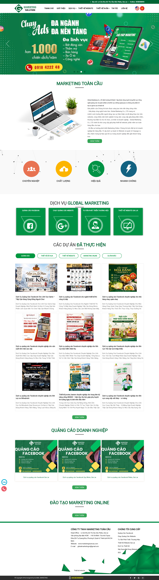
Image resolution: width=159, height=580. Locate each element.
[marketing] (25, 12)
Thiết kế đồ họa (47, 256)
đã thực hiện (79, 244)
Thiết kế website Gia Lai (128, 210)
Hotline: (132, 2)
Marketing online (90, 256)
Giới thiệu (61, 8)
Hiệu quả (95, 181)
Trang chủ (49, 8)
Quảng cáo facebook (30, 210)
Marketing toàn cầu (79, 83)
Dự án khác (112, 256)
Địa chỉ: (94, 2)
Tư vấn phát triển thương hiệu (96, 210)
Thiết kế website (85, 8)
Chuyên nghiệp (30, 181)
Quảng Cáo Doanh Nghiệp (79, 430)
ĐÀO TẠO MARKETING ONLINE (79, 502)
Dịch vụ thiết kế (124, 546)
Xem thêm (94, 141)
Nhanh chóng (128, 181)
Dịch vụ (72, 8)
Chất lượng (63, 181)
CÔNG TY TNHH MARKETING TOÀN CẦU (90, 529)
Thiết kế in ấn (102, 8)
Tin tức (115, 8)
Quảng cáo (25, 256)
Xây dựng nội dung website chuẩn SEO (130, 551)
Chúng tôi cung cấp (129, 529)
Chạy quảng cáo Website (63, 210)
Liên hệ (124, 8)
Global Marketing (79, 203)
